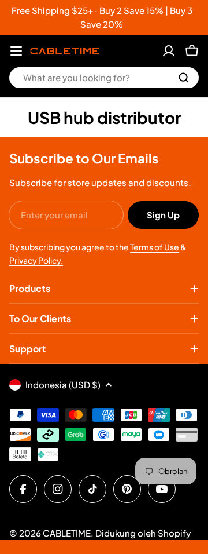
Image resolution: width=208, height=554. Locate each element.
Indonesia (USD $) (63, 384)
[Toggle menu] (16, 51)
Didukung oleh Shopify (143, 532)
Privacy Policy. (36, 260)
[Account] (169, 51)
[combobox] (104, 77)
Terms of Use (154, 247)
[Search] (184, 77)
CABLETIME (67, 532)
